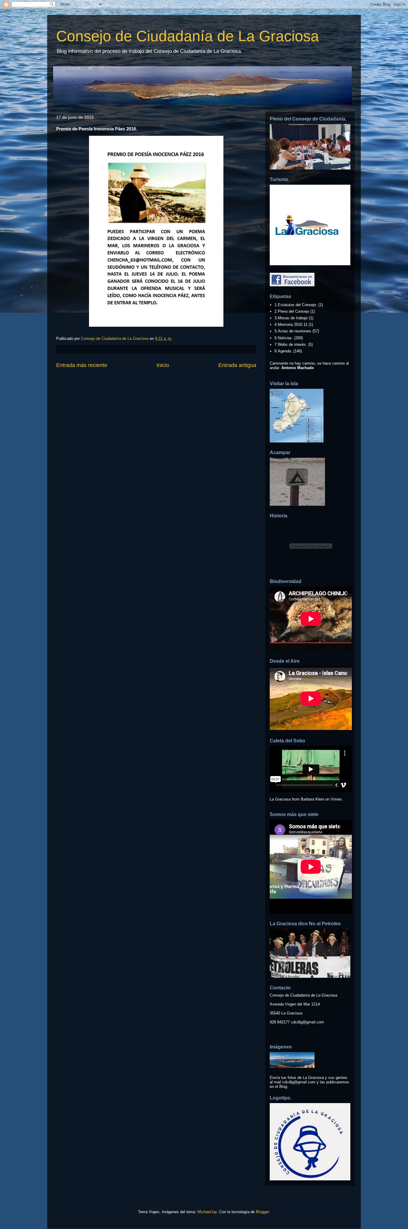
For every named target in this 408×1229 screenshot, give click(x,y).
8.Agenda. (283, 351)
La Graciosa (280, 799)
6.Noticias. (283, 338)
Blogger (262, 1212)
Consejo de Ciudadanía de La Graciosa (187, 36)
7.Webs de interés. (290, 344)
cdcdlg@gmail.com (307, 1022)
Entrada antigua (237, 365)
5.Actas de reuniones (292, 331)
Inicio (163, 365)
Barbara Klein (312, 799)
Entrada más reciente (81, 365)
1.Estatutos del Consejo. (295, 305)
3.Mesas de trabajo (291, 318)
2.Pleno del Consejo (291, 311)
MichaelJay (207, 1212)
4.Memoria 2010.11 (290, 324)
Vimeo (336, 799)
